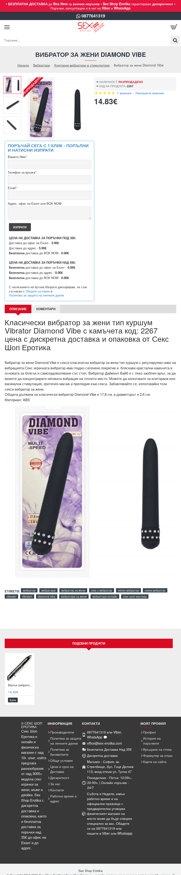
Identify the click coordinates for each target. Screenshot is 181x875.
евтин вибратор (128, 590)
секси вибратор (155, 590)
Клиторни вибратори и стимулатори (82, 65)
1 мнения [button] (124, 93)
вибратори (48, 590)
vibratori (27, 596)
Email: (13, 188)
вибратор (29, 590)
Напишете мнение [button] (150, 93)
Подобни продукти (88, 643)
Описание (18, 309)
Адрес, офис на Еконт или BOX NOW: (35, 204)
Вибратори (41, 65)
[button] (14, 79)
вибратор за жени (73, 590)
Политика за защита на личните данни (36, 295)
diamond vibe (46, 596)
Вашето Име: (18, 157)
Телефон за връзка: (22, 173)
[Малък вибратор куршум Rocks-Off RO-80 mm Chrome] (19, 667)
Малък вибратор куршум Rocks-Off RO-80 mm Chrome (20, 685)
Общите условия (38, 291)
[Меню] (7, 27)
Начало (23, 65)
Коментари (45, 309)
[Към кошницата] (174, 27)
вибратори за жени (74, 596)
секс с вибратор (101, 590)
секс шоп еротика (135, 596)
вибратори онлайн (104, 596)
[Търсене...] (175, 40)
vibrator (11, 596)
